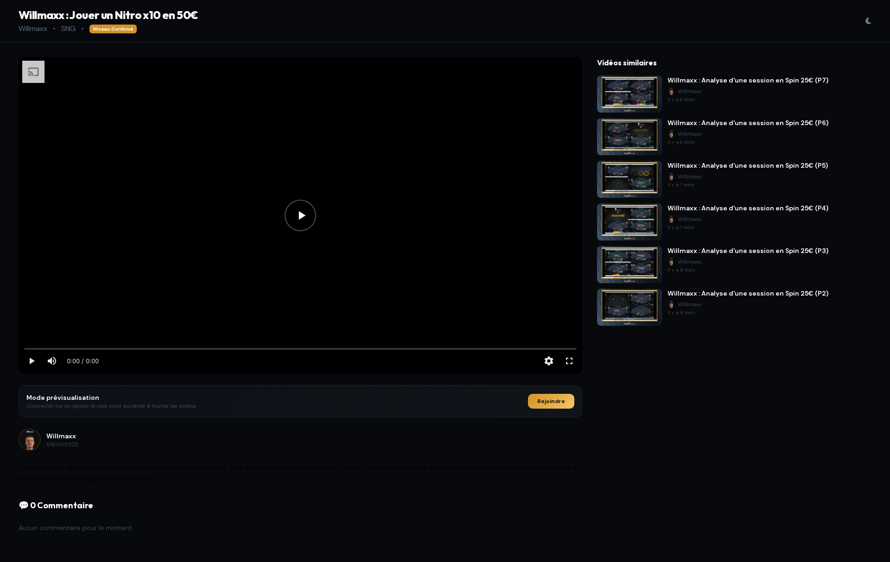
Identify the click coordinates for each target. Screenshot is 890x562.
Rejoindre (551, 401)
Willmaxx (33, 28)
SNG (68, 28)
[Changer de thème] (868, 20)
